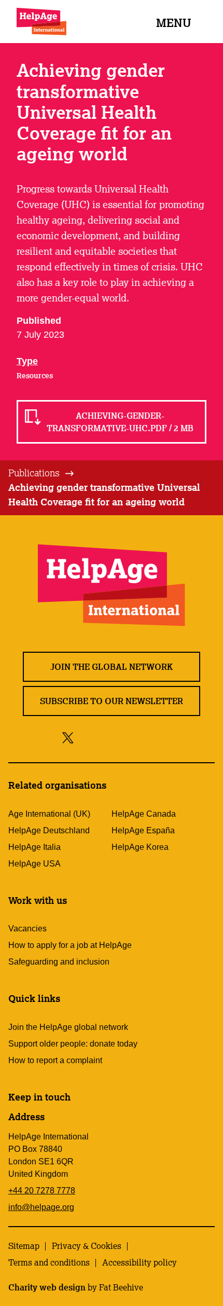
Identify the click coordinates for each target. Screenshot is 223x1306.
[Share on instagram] (106, 737)
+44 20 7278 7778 (41, 1190)
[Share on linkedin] (152, 737)
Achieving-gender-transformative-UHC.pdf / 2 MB (120, 422)
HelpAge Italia (34, 847)
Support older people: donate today (72, 1043)
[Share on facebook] (86, 737)
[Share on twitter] (68, 737)
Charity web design (47, 1287)
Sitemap (23, 1246)
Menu (173, 22)
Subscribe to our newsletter (111, 701)
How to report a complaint (55, 1060)
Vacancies (27, 928)
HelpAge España (143, 830)
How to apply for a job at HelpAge (70, 945)
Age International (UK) (49, 813)
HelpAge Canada (144, 813)
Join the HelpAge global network (68, 1027)
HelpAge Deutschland (49, 830)
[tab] (41, 473)
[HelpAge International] (41, 21)
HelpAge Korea (140, 847)
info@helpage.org (41, 1207)
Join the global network (111, 666)
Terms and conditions (49, 1262)
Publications (34, 472)
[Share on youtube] (129, 737)
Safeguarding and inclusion (58, 961)
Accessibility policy (139, 1262)
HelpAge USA (34, 863)
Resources (35, 375)
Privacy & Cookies (86, 1246)
